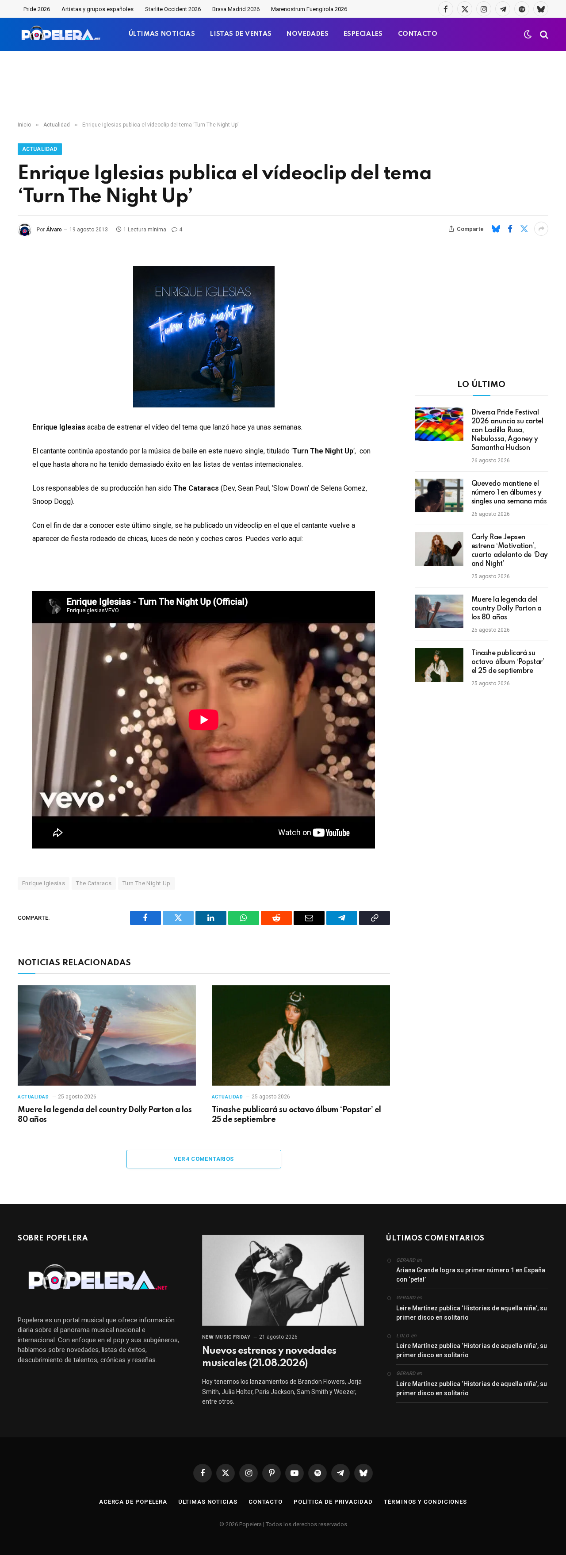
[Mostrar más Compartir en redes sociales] (541, 229)
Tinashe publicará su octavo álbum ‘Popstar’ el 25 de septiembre (296, 1115)
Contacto (266, 1501)
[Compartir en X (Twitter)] (524, 229)
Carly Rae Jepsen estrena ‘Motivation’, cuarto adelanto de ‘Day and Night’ (509, 551)
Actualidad (39, 149)
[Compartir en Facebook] (509, 229)
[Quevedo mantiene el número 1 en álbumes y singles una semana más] (439, 495)
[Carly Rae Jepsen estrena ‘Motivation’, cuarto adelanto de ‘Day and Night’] (439, 549)
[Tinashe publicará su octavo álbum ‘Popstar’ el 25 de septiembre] (301, 1035)
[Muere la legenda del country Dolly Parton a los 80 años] (107, 1035)
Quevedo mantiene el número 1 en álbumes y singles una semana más (509, 492)
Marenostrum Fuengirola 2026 (309, 9)
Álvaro (54, 230)
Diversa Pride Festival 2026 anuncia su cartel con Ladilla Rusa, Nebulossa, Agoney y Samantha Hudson (507, 430)
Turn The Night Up (146, 883)
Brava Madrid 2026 (236, 9)
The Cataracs (93, 883)
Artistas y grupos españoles (97, 9)
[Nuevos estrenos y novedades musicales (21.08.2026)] (283, 1280)
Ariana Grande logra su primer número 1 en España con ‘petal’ (470, 1275)
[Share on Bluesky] (495, 229)
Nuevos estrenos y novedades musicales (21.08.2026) (269, 1357)
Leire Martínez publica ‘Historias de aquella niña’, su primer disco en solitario (471, 1313)
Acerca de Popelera (133, 1501)
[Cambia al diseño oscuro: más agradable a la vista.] (528, 34)
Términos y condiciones (425, 1501)
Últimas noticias (207, 1501)
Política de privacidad (333, 1501)
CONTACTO (417, 34)
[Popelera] (62, 34)
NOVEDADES (308, 34)
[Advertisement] (283, 86)
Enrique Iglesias (43, 883)
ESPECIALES (363, 34)
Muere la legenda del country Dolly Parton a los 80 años (104, 1115)
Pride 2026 (36, 9)
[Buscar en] (543, 34)
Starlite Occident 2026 (173, 9)
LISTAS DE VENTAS (241, 34)
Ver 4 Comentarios (204, 1159)
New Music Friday (226, 1337)
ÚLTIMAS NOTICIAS (162, 34)
